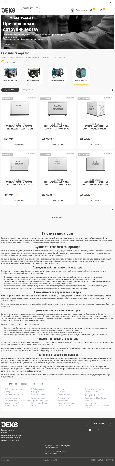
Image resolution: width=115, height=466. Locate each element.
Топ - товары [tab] (37, 384)
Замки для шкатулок (12, 398)
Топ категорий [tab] (11, 384)
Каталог (11, 57)
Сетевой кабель (64, 406)
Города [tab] (24, 384)
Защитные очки (90, 403)
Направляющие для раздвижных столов (97, 406)
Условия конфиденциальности (11, 438)
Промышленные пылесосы (95, 389)
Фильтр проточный (12, 403)
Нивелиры (88, 401)
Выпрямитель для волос (14, 394)
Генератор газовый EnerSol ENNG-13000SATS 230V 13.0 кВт (19, 128)
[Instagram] (98, 430)
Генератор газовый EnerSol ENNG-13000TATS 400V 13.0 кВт (57, 184)
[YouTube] (90, 430)
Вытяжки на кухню (91, 392)
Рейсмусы (8, 392)
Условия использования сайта (11, 435)
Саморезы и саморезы (66, 403)
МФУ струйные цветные (13, 389)
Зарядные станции (38, 394)
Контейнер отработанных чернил (17, 401)
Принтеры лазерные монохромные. (92, 395)
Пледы (33, 406)
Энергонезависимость (33, 57)
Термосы (61, 389)
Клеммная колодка (38, 398)
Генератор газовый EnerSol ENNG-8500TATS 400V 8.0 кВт (57, 128)
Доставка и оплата (7, 430)
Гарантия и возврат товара (10, 440)
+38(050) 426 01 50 (51, 448)
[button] (111, 3)
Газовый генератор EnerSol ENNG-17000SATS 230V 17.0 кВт (95, 184)
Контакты (4, 432)
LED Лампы (62, 392)
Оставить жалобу (98, 424)
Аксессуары (35, 392)
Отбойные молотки (38, 389)
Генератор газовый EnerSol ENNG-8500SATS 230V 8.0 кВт (96, 128)
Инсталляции (63, 401)
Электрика (19, 57)
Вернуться (11, 62)
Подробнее (9, 45)
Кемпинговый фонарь (39, 403)
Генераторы (46, 57)
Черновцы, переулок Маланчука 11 (57, 446)
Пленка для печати (65, 394)
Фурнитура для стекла (39, 401)
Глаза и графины (11, 406)
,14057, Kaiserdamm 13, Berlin (55, 452)
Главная (3, 57)
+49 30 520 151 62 (51, 454)
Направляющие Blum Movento (96, 398)
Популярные (28, 90)
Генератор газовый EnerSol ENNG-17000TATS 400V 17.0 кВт (19, 184)
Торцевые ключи (64, 398)
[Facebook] (106, 430)
